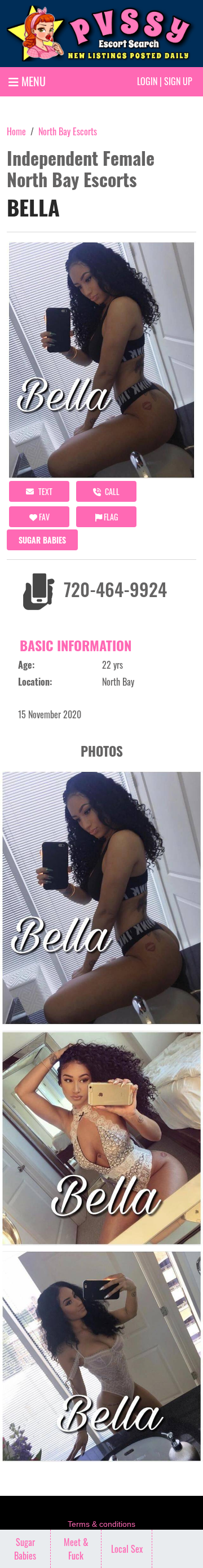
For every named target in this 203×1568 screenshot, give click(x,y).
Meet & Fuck (76, 1548)
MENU (32, 81)
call (111, 491)
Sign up (178, 81)
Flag (110, 517)
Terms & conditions (101, 1524)
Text (44, 491)
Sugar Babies (42, 540)
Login (147, 81)
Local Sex (127, 1549)
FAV (43, 517)
